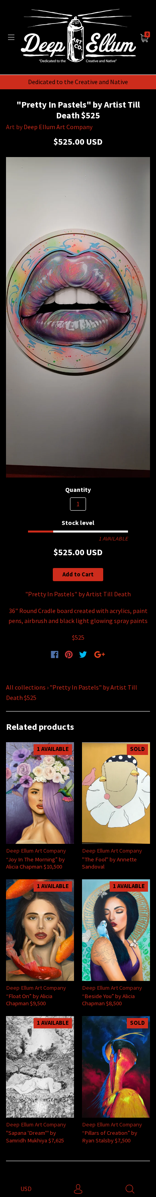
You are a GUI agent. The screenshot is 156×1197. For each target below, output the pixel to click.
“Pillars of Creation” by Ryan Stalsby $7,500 (109, 1136)
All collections (26, 687)
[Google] (99, 654)
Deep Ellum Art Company (58, 127)
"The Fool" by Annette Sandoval (109, 862)
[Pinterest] (69, 654)
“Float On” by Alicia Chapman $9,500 (29, 999)
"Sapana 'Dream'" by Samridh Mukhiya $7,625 (35, 1136)
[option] (78, 317)
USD (26, 1189)
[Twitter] (83, 654)
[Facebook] (55, 654)
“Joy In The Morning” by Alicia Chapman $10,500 (35, 862)
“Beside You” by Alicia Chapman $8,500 (108, 999)
